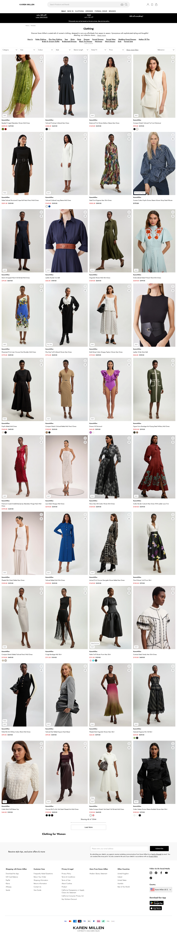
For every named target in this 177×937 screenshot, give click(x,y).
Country (153, 884)
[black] (134, 129)
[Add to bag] (41, 61)
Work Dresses (110, 41)
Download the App (12, 873)
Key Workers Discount (69, 899)
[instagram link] (151, 873)
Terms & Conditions (68, 877)
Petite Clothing (40, 39)
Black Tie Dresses (85, 41)
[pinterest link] (156, 873)
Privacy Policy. (153, 856)
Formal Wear (111, 39)
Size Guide (37, 890)
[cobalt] (49, 206)
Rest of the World (124, 887)
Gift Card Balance (12, 877)
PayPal (8, 880)
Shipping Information (41, 880)
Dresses (87, 39)
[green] (134, 738)
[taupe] (137, 432)
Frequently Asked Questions (43, 873)
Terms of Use (66, 880)
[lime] (3, 129)
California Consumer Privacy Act (73, 896)
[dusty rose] (93, 815)
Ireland (120, 877)
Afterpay (8, 887)
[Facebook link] (161, 873)
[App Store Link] (157, 905)
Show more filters (132, 50)
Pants (79, 39)
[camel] (47, 432)
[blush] (90, 660)
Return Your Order (40, 877)
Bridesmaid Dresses (69, 41)
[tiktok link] (151, 878)
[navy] (47, 129)
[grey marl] (5, 660)
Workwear (98, 41)
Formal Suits (128, 41)
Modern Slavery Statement (98, 873)
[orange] (5, 129)
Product (64, 887)
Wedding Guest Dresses (127, 39)
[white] (137, 815)
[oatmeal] (3, 660)
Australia (120, 883)
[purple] (90, 432)
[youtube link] (166, 873)
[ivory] (49, 129)
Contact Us (37, 887)
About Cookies (67, 883)
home (27, 26)
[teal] (93, 660)
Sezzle (8, 890)
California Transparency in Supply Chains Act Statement (73, 891)
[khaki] (134, 432)
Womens (33, 26)
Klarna (8, 883)
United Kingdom (123, 873)
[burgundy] (52, 815)
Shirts (73, 39)
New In (30, 39)
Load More (89, 827)
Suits (119, 41)
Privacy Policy (66, 873)
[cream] (93, 432)
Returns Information (40, 883)
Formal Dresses (98, 39)
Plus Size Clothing (55, 39)
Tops (66, 39)
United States (122, 880)
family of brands (156, 854)
